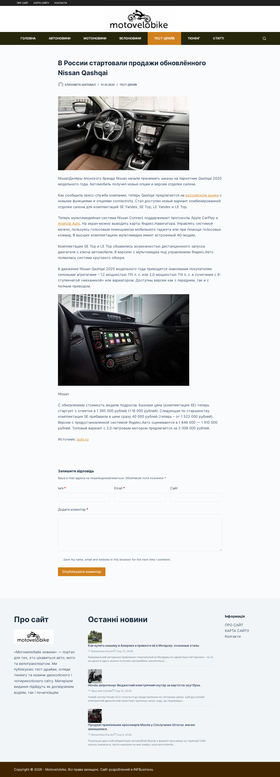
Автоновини (59, 38)
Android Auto (69, 223)
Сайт (174, 488)
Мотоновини (95, 38)
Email (119, 488)
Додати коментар (73, 509)
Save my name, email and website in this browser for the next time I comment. (117, 559)
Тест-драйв (164, 38)
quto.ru (83, 439)
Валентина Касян (102, 651)
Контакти (60, 3)
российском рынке (202, 195)
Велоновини (130, 38)
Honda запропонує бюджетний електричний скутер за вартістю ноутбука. (144, 685)
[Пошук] (264, 38)
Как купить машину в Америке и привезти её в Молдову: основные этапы (143, 645)
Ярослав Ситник (101, 690)
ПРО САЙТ (22, 3)
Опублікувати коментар (81, 572)
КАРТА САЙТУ (41, 3)
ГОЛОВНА (28, 38)
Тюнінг (194, 38)
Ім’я (62, 488)
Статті (218, 38)
